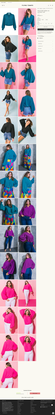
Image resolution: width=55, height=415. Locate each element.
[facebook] (40, 406)
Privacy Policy (32, 408)
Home (38, 8)
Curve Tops (44, 8)
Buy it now (45, 29)
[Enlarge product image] (9, 21)
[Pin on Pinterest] (40, 38)
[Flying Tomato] (27, 5)
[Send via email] (41, 38)
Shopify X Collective (33, 411)
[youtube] (44, 406)
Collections (41, 8)
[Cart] (52, 5)
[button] (42, 38)
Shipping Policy (33, 407)
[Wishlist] (50, 5)
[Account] (48, 5)
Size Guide (19, 407)
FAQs (18, 402)
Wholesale (32, 412)
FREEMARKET (19, 411)
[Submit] (52, 405)
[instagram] (42, 406)
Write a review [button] (35, 393)
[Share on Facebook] (37, 38)
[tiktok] (45, 406)
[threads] (46, 406)
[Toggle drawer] (2, 5)
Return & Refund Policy (21, 403)
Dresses (19, 412)
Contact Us (19, 408)
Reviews (32, 402)
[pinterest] (43, 406)
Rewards (32, 403)
